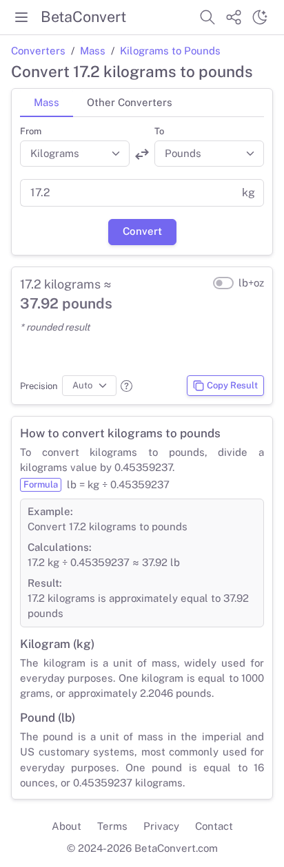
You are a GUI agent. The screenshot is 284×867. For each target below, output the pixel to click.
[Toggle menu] (21, 17)
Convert (142, 231)
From (30, 131)
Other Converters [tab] (129, 102)
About (66, 826)
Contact (214, 826)
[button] (126, 386)
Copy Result (232, 385)
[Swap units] (142, 154)
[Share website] (234, 17)
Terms (112, 826)
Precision (39, 386)
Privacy (161, 826)
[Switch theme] (260, 17)
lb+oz (251, 283)
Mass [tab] (46, 102)
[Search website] (207, 17)
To (159, 131)
